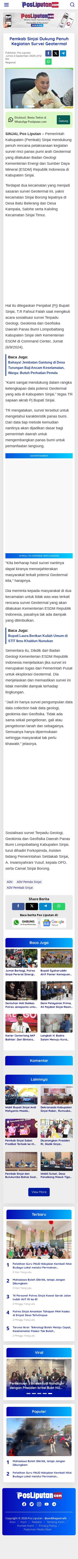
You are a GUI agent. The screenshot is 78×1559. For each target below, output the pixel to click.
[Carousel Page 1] (28, 1393)
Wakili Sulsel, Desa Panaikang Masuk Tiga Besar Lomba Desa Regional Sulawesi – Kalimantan (55, 1175)
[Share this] (48, 53)
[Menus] (6, 4)
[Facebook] (24, 1504)
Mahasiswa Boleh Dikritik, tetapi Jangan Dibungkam (39, 1281)
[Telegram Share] (63, 53)
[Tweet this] (56, 53)
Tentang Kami (55, 1522)
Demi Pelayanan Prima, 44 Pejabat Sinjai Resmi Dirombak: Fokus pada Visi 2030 (56, 1005)
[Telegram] (54, 1504)
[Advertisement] (39, 261)
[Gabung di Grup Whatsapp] (24, 922)
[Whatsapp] (48, 62)
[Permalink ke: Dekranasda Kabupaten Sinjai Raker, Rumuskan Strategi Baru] (57, 1095)
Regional (10, 62)
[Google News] (53, 922)
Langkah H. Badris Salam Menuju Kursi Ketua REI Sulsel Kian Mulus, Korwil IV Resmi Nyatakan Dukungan (56, 1037)
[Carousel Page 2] (34, 1393)
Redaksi (37, 1522)
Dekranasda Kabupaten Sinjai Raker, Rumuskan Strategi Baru (56, 1109)
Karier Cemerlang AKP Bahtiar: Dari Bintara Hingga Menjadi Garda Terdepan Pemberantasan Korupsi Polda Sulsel (21, 1037)
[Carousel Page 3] (39, 1393)
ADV (9, 882)
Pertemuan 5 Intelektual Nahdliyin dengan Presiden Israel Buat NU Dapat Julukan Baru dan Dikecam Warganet (37, 1385)
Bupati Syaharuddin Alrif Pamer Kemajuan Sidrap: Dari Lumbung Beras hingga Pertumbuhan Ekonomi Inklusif (56, 972)
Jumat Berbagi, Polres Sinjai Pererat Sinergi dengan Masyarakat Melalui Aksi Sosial (20, 972)
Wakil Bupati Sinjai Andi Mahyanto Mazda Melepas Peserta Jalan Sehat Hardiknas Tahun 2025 (20, 1109)
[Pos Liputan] (40, 4)
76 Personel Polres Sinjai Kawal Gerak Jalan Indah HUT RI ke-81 (42, 1297)
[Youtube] (46, 1504)
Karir (24, 1522)
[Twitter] (31, 1504)
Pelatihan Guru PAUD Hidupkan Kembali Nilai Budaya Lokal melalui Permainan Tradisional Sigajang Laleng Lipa (42, 1265)
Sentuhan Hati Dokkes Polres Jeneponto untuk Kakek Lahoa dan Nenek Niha (21, 1005)
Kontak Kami (25, 1525)
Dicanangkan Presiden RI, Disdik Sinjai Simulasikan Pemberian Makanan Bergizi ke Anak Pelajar (56, 1142)
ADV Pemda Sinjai (29, 882)
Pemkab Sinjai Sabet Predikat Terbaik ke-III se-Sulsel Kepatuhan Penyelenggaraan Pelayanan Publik (19, 1142)
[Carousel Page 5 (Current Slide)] (50, 1393)
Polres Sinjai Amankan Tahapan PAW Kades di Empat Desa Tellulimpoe (41, 1313)
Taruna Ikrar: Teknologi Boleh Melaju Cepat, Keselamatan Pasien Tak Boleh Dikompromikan (42, 1329)
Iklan (13, 1522)
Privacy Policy (48, 1525)
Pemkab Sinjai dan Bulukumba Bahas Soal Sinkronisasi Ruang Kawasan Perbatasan (20, 1175)
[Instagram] (39, 1504)
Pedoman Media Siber (38, 1529)
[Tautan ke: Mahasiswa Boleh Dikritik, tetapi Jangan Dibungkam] (39, 1437)
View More (39, 1192)
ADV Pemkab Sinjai (20, 888)
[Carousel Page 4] (45, 1393)
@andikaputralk (56, 1518)
